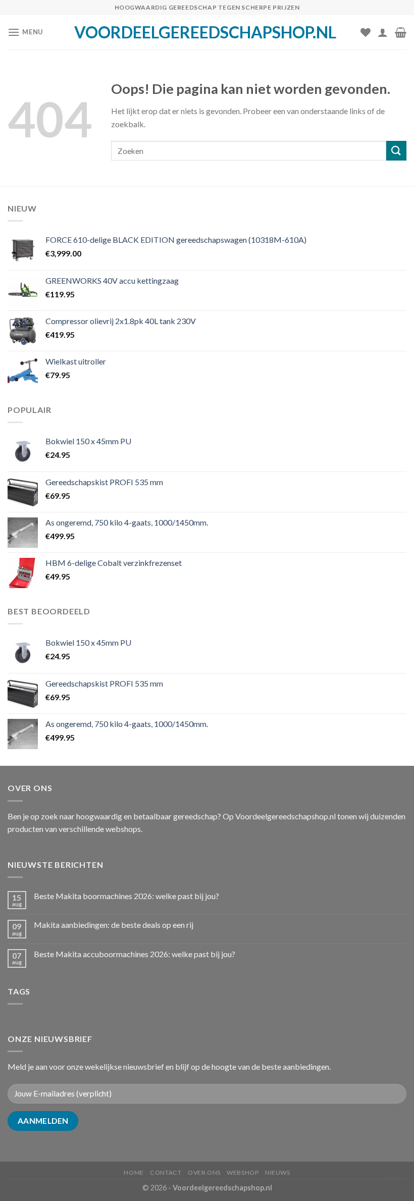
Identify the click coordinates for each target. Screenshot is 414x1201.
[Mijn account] (383, 32)
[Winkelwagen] (400, 32)
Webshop (242, 1172)
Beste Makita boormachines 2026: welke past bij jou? (126, 896)
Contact (165, 1172)
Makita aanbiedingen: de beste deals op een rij (113, 924)
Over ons (204, 1172)
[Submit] (396, 151)
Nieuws (277, 1172)
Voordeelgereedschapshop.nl (205, 32)
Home (133, 1172)
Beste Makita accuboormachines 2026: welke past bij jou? (134, 954)
